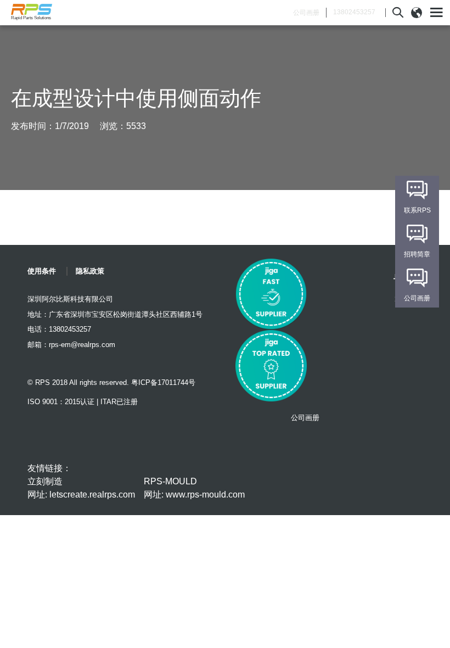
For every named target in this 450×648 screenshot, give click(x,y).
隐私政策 (90, 271)
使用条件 (41, 271)
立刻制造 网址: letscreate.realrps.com (81, 488)
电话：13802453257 (59, 329)
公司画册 (306, 12)
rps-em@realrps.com (82, 344)
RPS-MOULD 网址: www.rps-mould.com (194, 488)
